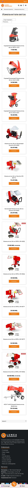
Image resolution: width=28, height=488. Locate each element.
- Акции (3, 454)
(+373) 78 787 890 (19, 474)
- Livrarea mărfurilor (6, 460)
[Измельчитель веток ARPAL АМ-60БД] (14, 230)
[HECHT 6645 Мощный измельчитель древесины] (14, 393)
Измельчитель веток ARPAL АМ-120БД (14, 372)
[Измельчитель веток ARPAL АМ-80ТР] (14, 295)
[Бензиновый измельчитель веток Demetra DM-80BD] (14, 197)
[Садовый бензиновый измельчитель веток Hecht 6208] (14, 67)
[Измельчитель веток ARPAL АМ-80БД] (14, 263)
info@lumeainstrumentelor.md (13, 475)
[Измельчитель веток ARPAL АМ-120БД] (14, 360)
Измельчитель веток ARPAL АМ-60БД (14, 241)
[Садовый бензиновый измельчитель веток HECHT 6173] (14, 34)
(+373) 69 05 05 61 (8, 474)
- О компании (4, 450)
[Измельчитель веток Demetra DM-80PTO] (14, 165)
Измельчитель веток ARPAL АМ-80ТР (14, 306)
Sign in (25, 1)
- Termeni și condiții (6, 462)
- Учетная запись (5, 456)
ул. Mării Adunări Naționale (14, 470)
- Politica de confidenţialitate (8, 463)
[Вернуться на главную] (1, 9)
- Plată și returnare (6, 458)
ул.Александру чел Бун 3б (13, 472)
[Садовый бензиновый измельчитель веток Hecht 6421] (14, 100)
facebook (14, 477)
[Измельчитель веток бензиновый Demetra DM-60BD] (14, 132)
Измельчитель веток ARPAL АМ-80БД (14, 274)
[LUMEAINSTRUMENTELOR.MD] (9, 5)
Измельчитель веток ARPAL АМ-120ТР (14, 339)
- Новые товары (5, 452)
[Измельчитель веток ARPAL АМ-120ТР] (14, 328)
